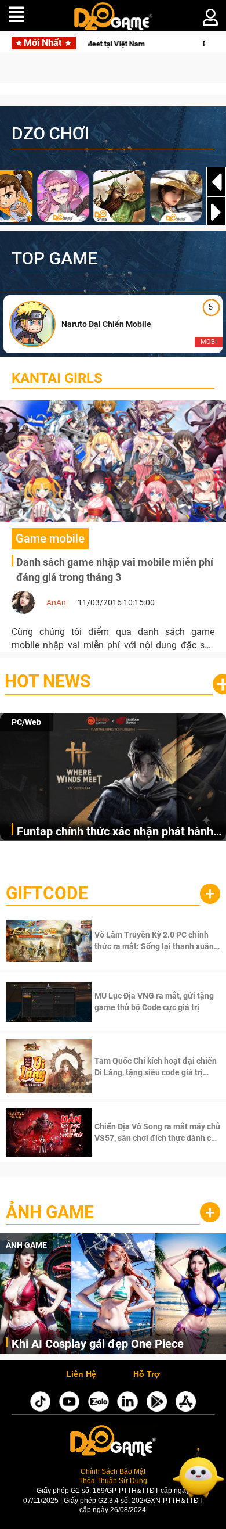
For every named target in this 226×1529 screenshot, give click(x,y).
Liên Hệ (81, 1374)
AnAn (56, 602)
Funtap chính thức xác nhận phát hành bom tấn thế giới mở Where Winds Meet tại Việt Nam (119, 832)
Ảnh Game (50, 1212)
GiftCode (47, 893)
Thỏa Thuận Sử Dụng (113, 1480)
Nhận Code (156, 940)
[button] (216, 212)
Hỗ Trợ (146, 1374)
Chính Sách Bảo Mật (113, 1471)
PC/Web (26, 722)
